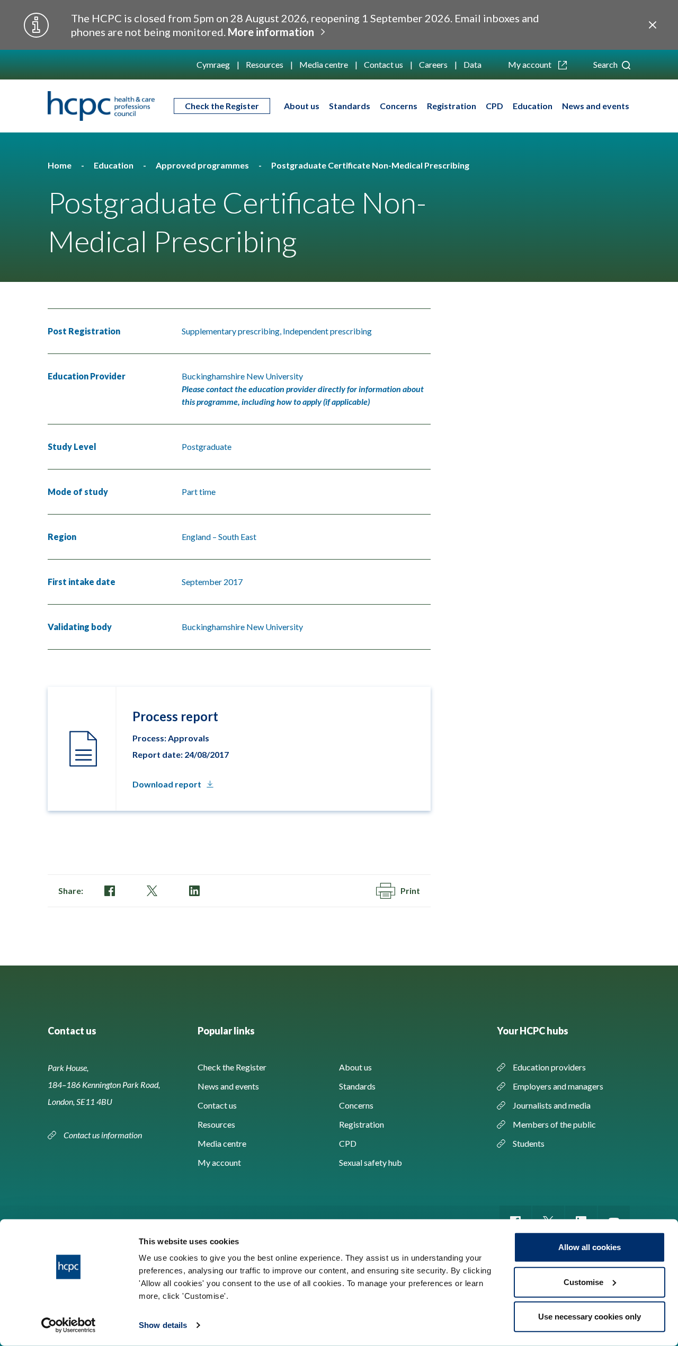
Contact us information (104, 1135)
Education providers (549, 1067)
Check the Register (222, 106)
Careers (433, 64)
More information (271, 31)
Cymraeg (213, 64)
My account (530, 64)
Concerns (398, 106)
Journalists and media (552, 1105)
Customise (583, 1281)
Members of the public (554, 1124)
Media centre (323, 64)
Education (532, 106)
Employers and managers (558, 1086)
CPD (494, 106)
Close (652, 25)
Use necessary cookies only (589, 1316)
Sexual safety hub (370, 1162)
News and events (595, 106)
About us (301, 106)
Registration (451, 106)
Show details (163, 1325)
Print (410, 890)
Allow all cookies (589, 1247)
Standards (349, 106)
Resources (264, 64)
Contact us (383, 64)
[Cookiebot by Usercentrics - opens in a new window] (68, 1325)
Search (606, 64)
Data (472, 64)
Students (529, 1143)
